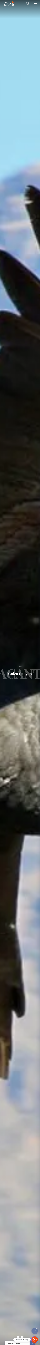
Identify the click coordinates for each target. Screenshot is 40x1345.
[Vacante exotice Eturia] (8, 3)
